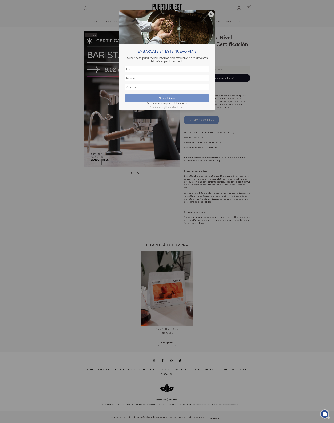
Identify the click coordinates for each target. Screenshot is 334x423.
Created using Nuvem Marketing (167, 107)
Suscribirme (167, 98)
